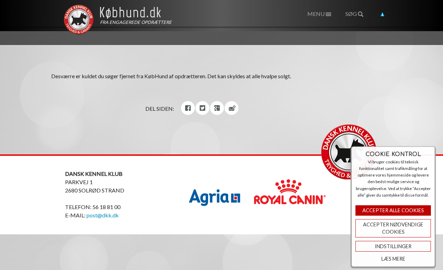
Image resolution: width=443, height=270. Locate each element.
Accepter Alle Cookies (393, 210)
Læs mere (393, 259)
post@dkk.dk (103, 215)
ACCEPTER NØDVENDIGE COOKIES (393, 228)
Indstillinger (393, 246)
